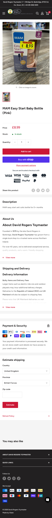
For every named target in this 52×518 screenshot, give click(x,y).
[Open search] (37, 13)
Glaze (11, 513)
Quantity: (7, 142)
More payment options (26, 165)
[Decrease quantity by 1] (15, 142)
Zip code (6, 389)
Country (6, 365)
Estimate (10, 405)
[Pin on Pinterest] (38, 190)
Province (6, 377)
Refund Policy (8, 416)
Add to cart (26, 151)
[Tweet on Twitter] (43, 190)
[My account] (42, 13)
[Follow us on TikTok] (18, 478)
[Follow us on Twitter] (9, 478)
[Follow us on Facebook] (4, 478)
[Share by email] (47, 190)
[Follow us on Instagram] (14, 478)
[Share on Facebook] (33, 190)
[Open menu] (4, 13)
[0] (47, 13)
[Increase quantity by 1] (28, 142)
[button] (47, 499)
